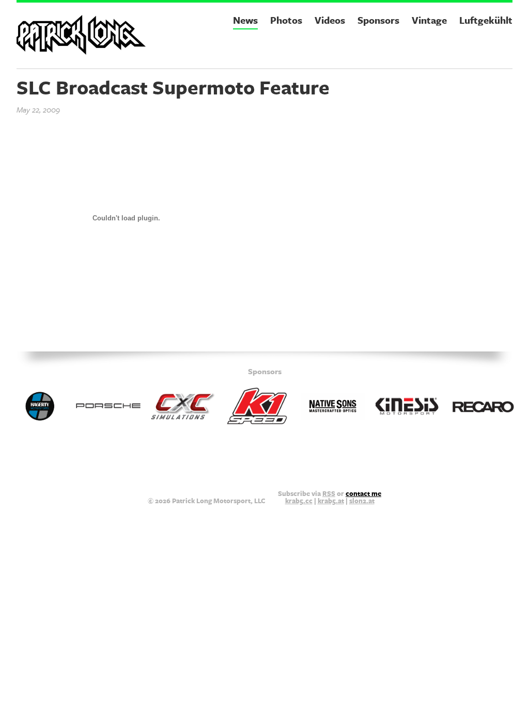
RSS (328, 493)
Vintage (429, 20)
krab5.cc (299, 500)
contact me (363, 493)
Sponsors (378, 20)
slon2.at (362, 500)
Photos (286, 20)
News (245, 20)
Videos (330, 20)
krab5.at (331, 500)
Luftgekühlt (485, 20)
